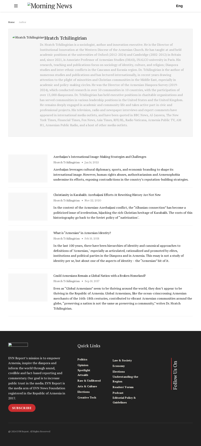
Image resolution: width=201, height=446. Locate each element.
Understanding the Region (125, 379)
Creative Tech (87, 397)
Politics (82, 359)
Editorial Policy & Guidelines (124, 400)
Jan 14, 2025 (91, 162)
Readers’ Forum (123, 387)
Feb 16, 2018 (91, 238)
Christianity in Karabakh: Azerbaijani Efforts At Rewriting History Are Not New (107, 195)
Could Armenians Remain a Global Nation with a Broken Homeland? (99, 275)
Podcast (118, 393)
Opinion (83, 365)
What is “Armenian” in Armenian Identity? (82, 233)
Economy (119, 366)
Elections (84, 392)
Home (11, 22)
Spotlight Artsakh (84, 372)
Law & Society (122, 360)
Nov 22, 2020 (92, 200)
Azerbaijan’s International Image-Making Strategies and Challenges (99, 156)
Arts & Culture (87, 386)
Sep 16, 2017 (91, 281)
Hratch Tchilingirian (66, 162)
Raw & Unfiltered (89, 380)
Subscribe (22, 408)
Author (22, 22)
